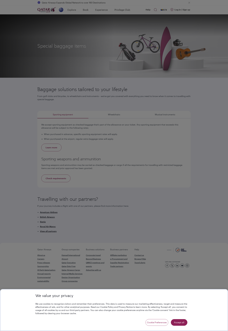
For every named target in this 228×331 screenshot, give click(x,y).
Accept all (179, 322)
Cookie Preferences (157, 322)
